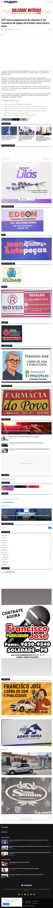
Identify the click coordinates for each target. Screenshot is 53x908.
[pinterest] (31, 894)
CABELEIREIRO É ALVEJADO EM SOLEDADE (19, 862)
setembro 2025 (26, 562)
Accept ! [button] (6, 904)
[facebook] (19, 894)
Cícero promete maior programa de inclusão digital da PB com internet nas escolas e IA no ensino (26, 138)
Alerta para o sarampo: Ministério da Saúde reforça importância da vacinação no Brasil (29, 449)
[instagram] (28, 894)
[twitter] (22, 894)
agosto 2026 (26, 535)
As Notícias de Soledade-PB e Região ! (10, 499)
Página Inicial (4, 749)
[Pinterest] (24, 119)
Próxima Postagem (46, 159)
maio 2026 (26, 542)
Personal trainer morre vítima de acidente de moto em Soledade (24, 436)
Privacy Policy (28, 901)
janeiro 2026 (26, 552)
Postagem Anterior (6, 159)
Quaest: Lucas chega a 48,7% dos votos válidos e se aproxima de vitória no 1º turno (8, 138)
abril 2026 (26, 545)
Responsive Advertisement (26, 463)
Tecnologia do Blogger (8, 502)
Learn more (13, 901)
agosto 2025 (26, 564)
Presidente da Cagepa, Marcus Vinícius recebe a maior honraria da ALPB (26, 442)
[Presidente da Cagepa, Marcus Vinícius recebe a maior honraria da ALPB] (4, 444)
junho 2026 (26, 540)
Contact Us (35, 901)
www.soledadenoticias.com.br (26, 479)
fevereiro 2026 (26, 550)
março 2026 (26, 547)
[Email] (26, 119)
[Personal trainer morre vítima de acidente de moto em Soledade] (4, 438)
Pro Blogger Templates (29, 905)
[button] (2, 2)
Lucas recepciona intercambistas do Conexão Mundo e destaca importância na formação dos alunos (43, 138)
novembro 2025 (26, 557)
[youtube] (25, 894)
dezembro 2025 (26, 554)
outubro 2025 (26, 559)
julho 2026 (26, 537)
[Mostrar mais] (29, 119)
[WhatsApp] (21, 119)
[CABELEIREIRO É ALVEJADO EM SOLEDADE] (4, 864)
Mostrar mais (7, 573)
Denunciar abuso (6, 505)
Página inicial (4, 17)
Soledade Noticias (10, 572)
